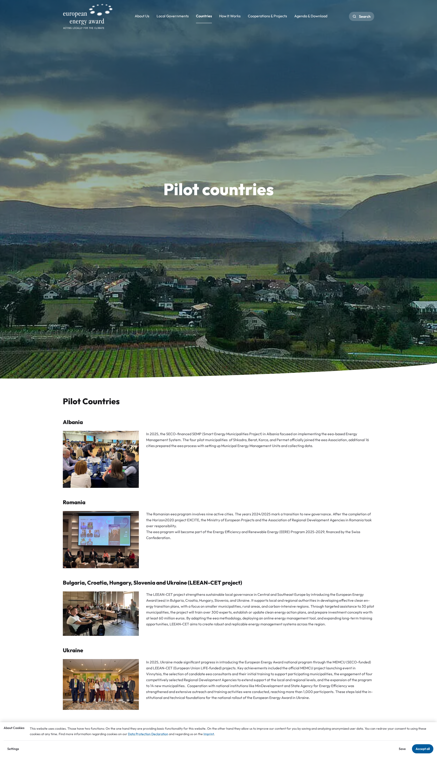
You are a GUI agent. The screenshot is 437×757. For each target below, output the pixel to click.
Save (402, 749)
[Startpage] (88, 16)
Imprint (208, 734)
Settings (13, 749)
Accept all (423, 749)
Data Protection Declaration (148, 734)
